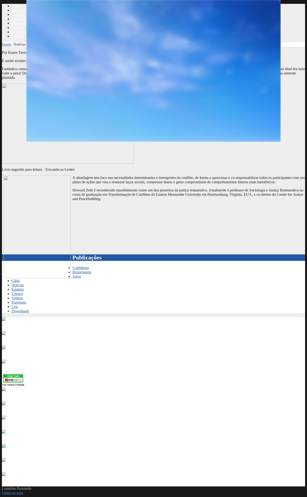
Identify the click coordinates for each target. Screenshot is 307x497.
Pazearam (19, 302)
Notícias (18, 285)
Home (6, 44)
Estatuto (18, 289)
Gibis (16, 281)
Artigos (17, 298)
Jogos (76, 276)
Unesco (17, 294)
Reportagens (81, 272)
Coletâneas (80, 268)
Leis (15, 307)
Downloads (20, 311)
